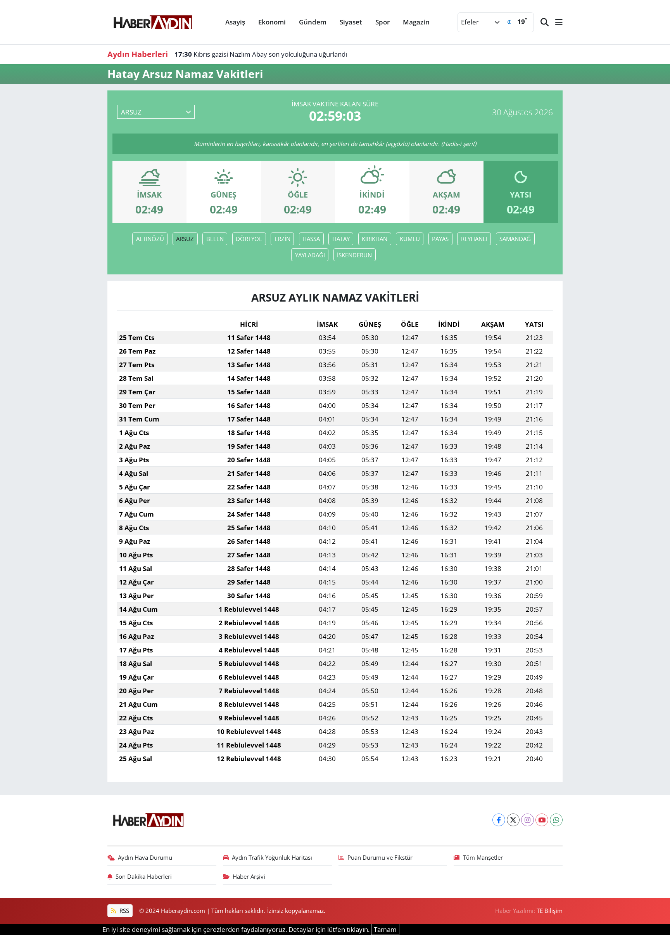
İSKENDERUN (354, 255)
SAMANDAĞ (515, 239)
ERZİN (282, 239)
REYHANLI (474, 239)
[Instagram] (527, 820)
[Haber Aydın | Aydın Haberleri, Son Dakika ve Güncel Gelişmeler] (152, 21)
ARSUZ (185, 239)
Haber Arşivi (249, 876)
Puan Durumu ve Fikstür (380, 857)
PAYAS (440, 239)
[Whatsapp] (556, 820)
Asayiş (235, 21)
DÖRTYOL (249, 239)
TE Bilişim (550, 910)
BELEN (215, 239)
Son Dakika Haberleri (144, 876)
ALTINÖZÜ (150, 239)
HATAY (341, 239)
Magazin (416, 21)
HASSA (311, 239)
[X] (513, 820)
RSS (123, 910)
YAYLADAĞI (310, 255)
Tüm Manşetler (483, 857)
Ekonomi (272, 21)
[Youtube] (541, 820)
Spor (382, 21)
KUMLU (410, 239)
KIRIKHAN (374, 239)
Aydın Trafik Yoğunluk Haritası (272, 857)
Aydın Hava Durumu (145, 857)
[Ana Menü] (556, 22)
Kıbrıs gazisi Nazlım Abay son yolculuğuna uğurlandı (260, 54)
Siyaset (351, 21)
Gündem (312, 21)
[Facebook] (498, 820)
